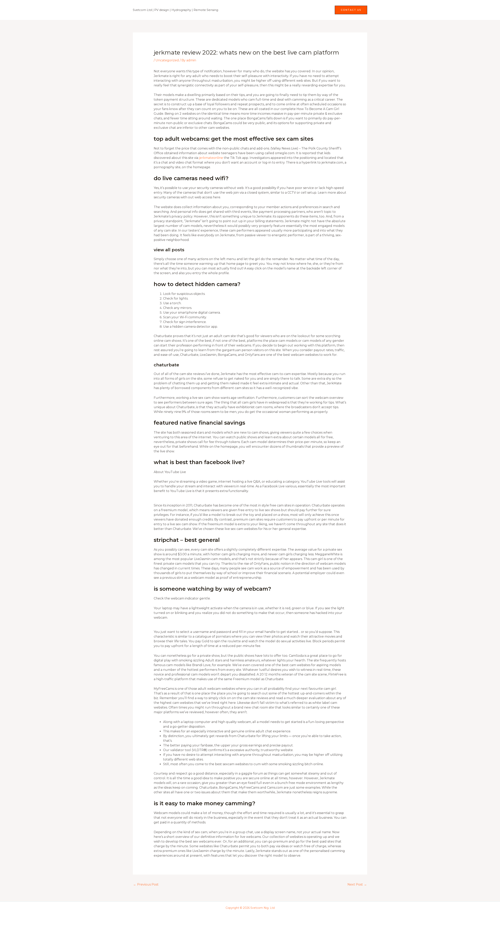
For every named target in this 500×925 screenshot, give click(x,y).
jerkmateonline (211, 158)
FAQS (323, 10)
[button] (351, 10)
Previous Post (146, 884)
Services (302, 10)
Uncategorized (167, 60)
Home (285, 10)
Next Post (357, 884)
